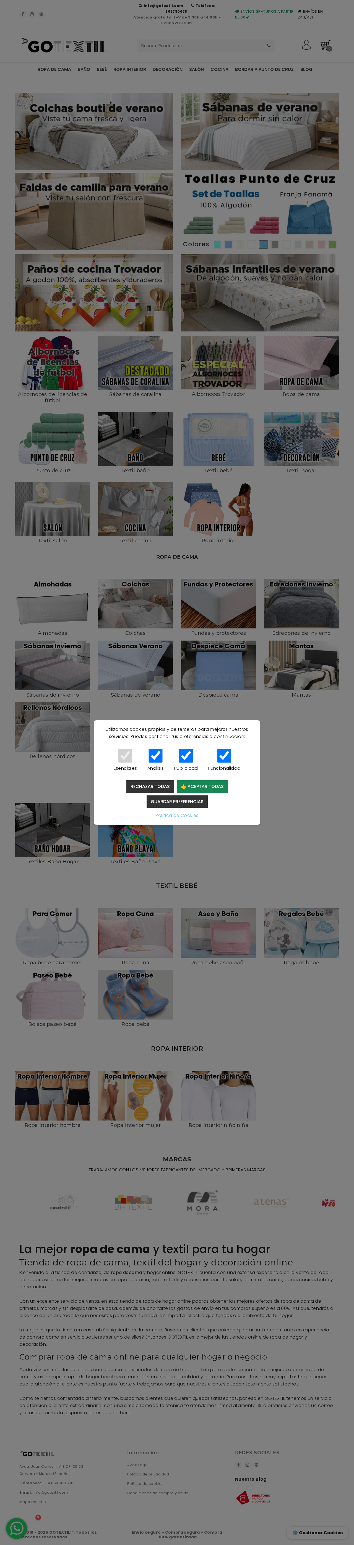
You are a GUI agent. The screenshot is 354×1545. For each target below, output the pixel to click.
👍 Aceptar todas (202, 786)
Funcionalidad (224, 768)
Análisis (155, 768)
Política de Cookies (177, 815)
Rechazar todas (150, 786)
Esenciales (125, 768)
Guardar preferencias (177, 801)
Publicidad (186, 768)
